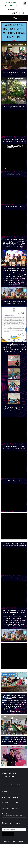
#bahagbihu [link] (14, 414)
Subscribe (8, 834)
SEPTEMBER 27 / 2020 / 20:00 (10, 808)
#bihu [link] (6, 412)
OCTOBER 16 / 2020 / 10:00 (9, 814)
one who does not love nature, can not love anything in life (11, 8)
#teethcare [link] (12, 412)
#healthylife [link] (20, 412)
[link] (15, 348)
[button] (2, 682)
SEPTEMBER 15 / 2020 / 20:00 (10, 802)
